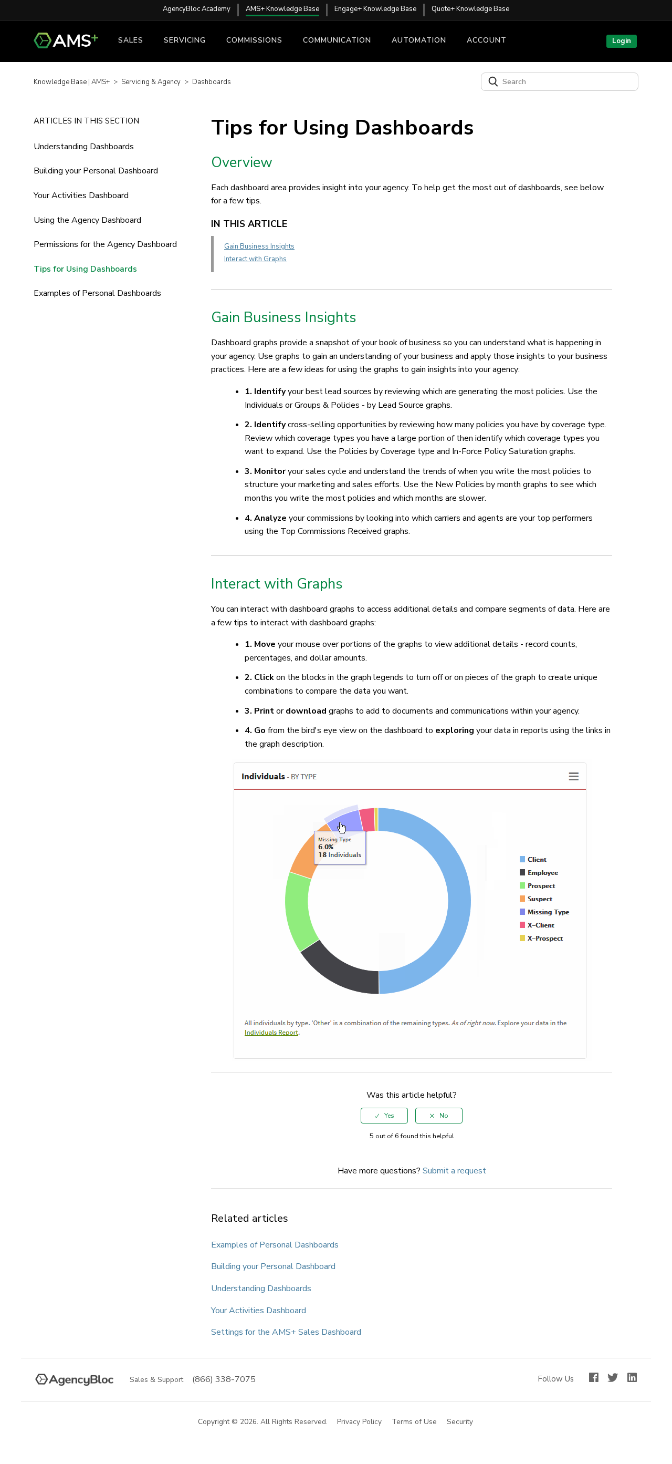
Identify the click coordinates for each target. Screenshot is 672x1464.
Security (460, 1422)
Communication (337, 40)
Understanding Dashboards (84, 146)
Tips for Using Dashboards (85, 269)
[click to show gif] (422, 910)
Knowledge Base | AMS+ (72, 82)
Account (487, 40)
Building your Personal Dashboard (96, 171)
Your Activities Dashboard (81, 195)
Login (621, 41)
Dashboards (211, 82)
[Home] (70, 45)
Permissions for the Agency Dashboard (105, 244)
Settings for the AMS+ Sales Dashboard (286, 1332)
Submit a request (454, 1171)
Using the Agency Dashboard (87, 220)
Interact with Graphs (255, 259)
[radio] (384, 1115)
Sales (130, 40)
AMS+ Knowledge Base (282, 9)
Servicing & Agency (151, 82)
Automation (419, 40)
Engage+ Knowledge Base (375, 9)
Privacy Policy (360, 1422)
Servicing (185, 40)
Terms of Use (415, 1422)
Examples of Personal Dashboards (97, 293)
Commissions (254, 40)
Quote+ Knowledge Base (470, 9)
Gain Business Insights (259, 246)
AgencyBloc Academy (196, 9)
